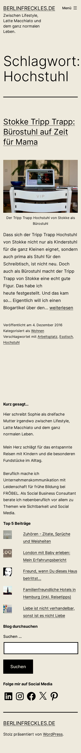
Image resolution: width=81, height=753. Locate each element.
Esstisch (66, 336)
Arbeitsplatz (47, 336)
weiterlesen (61, 307)
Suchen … (12, 636)
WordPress (53, 734)
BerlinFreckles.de (29, 8)
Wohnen (37, 331)
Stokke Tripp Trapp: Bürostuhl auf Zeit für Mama (39, 132)
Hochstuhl (11, 342)
